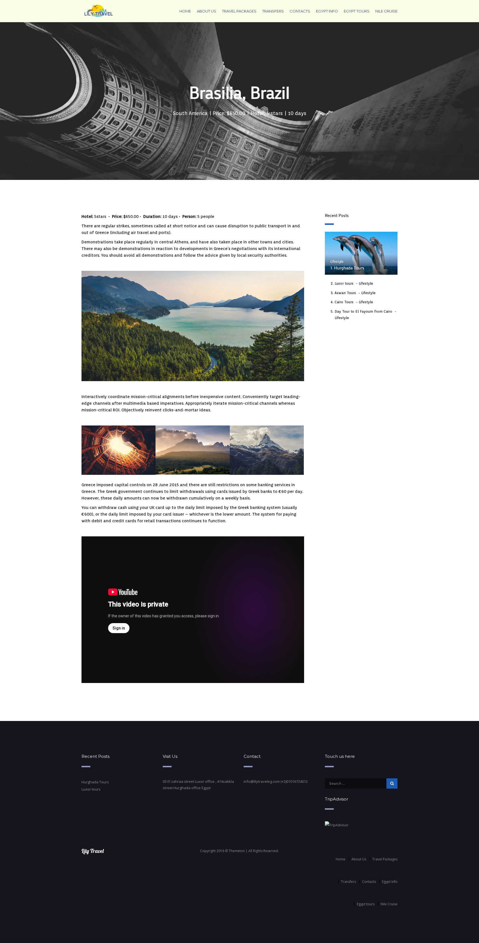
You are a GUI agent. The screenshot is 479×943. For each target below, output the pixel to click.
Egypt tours (357, 11)
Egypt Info (327, 11)
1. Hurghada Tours (347, 268)
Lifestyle (336, 261)
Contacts (300, 11)
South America (190, 113)
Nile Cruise (386, 11)
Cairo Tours (344, 302)
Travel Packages (239, 11)
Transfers (273, 11)
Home (185, 11)
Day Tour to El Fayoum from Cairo (363, 311)
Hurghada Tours (95, 781)
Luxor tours (344, 283)
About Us (206, 11)
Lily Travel (92, 850)
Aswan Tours (345, 293)
